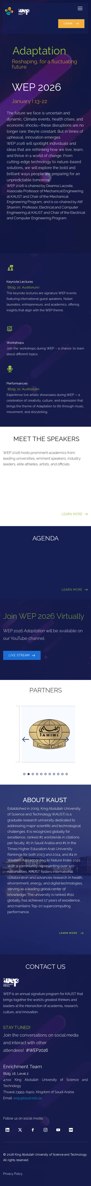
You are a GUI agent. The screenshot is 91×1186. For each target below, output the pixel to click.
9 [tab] (58, 774)
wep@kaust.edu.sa (27, 1098)
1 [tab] (24, 774)
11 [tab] (67, 774)
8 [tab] (54, 774)
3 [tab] (33, 774)
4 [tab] (37, 774)
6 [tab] (45, 774)
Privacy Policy (13, 1173)
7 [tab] (50, 774)
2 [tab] (29, 774)
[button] (80, 8)
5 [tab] (41, 774)
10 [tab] (62, 774)
